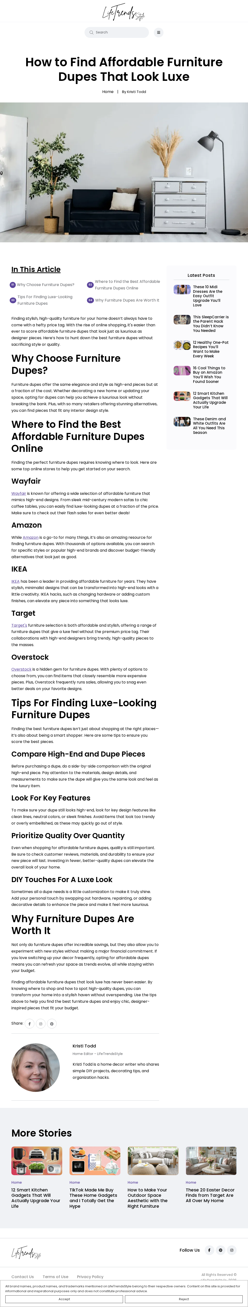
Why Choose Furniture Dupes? (45, 284)
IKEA (15, 581)
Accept (64, 1299)
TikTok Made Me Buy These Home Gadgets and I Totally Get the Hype (93, 1198)
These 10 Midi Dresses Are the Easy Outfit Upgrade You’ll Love (207, 296)
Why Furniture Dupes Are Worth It (127, 300)
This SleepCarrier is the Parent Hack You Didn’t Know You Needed (211, 323)
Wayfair (18, 493)
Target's (19, 625)
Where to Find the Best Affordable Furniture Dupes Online (127, 285)
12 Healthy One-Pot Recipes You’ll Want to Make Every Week (211, 349)
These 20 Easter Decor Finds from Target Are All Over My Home (210, 1195)
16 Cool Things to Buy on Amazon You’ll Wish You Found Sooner (209, 374)
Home (16, 1182)
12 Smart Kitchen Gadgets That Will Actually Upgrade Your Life (210, 400)
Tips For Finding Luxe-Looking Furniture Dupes (44, 300)
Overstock (21, 669)
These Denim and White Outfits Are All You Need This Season (209, 425)
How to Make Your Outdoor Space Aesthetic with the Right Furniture (148, 1198)
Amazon (31, 537)
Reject (184, 1299)
